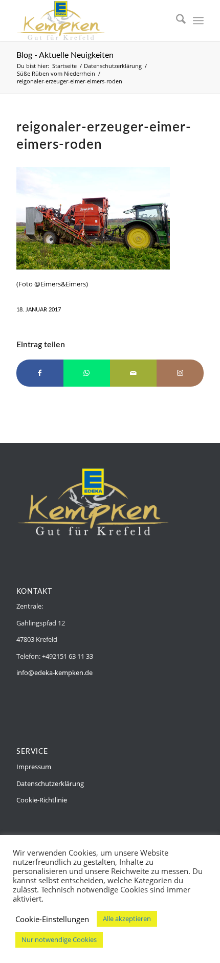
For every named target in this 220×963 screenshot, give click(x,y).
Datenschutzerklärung (50, 783)
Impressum (33, 766)
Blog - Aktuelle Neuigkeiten (65, 55)
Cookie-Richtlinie (41, 799)
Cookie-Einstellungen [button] (52, 919)
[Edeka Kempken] (91, 20)
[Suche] (176, 20)
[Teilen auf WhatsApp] (86, 373)
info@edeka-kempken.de (54, 672)
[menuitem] (176, 20)
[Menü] (198, 20)
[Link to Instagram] (180, 373)
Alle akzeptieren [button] (127, 918)
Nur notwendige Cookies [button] (59, 939)
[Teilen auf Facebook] (39, 373)
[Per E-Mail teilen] (133, 373)
